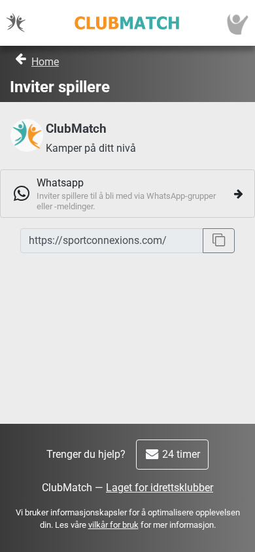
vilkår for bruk (113, 525)
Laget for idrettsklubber (159, 487)
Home (45, 62)
